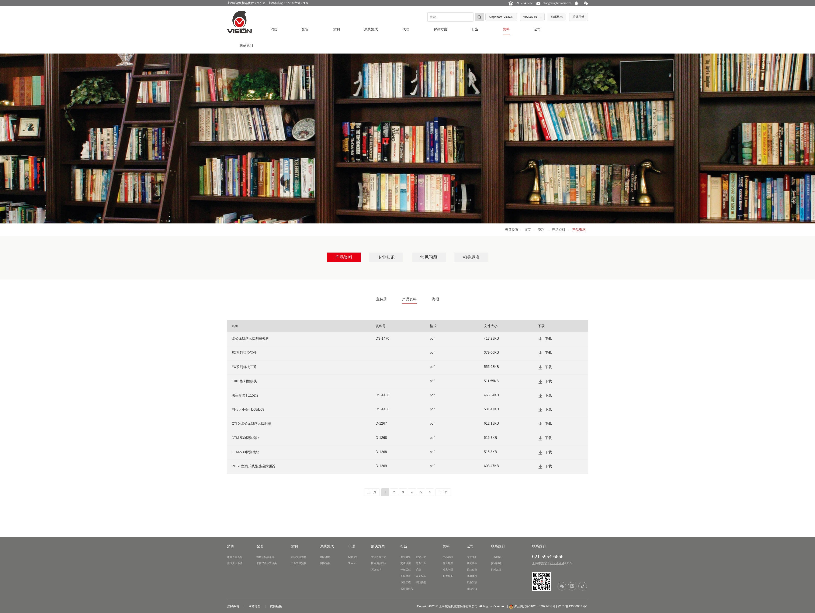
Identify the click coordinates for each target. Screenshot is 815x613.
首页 (242, 29)
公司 (537, 29)
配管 (305, 29)
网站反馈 (496, 569)
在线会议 (472, 588)
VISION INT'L (532, 16)
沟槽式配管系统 (265, 556)
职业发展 (472, 582)
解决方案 (440, 29)
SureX (351, 563)
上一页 (371, 492)
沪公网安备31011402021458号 (534, 606)
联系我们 (246, 45)
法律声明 (233, 606)
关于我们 (472, 556)
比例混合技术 (378, 563)
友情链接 (276, 606)
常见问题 (428, 257)
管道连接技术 (378, 556)
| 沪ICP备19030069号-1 (572, 606)
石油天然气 (406, 588)
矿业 (418, 569)
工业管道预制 (298, 563)
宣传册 (381, 299)
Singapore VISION (501, 16)
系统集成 (371, 29)
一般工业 (405, 569)
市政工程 (405, 582)
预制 (336, 29)
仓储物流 (405, 576)
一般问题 (496, 556)
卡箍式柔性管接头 (266, 563)
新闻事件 (472, 563)
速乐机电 (557, 16)
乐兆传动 (579, 16)
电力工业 (421, 563)
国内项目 (325, 556)
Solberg (352, 556)
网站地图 (255, 606)
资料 (506, 29)
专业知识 (386, 257)
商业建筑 (405, 556)
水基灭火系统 (234, 556)
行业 (475, 29)
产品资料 (558, 230)
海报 (435, 299)
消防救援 (421, 582)
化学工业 (421, 556)
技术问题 (496, 563)
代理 (405, 29)
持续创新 (472, 569)
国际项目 (325, 563)
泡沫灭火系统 (234, 563)
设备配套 (421, 576)
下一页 (443, 492)
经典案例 (472, 576)
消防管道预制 (298, 556)
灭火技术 (376, 569)
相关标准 (471, 257)
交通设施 (405, 563)
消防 (274, 29)
